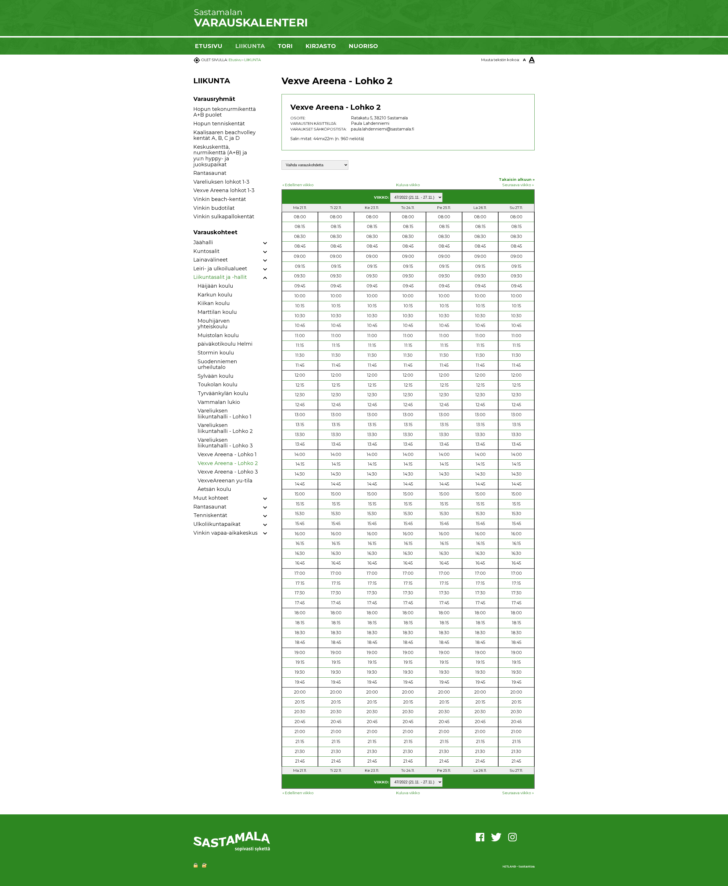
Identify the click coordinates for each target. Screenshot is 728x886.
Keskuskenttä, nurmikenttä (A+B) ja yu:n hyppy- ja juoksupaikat (220, 156)
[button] (265, 243)
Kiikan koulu (214, 303)
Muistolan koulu (218, 335)
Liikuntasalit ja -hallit (220, 277)
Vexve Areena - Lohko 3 (228, 472)
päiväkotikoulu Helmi (225, 344)
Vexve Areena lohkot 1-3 (224, 190)
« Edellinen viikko (298, 184)
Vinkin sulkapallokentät (223, 216)
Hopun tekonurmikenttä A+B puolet (224, 112)
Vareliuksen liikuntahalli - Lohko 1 (224, 414)
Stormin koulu (216, 353)
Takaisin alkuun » (517, 179)
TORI (285, 46)
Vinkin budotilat (214, 208)
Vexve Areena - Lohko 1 (227, 454)
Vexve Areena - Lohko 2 (228, 463)
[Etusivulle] (250, 25)
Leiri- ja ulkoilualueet (220, 268)
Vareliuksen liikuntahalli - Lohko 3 (225, 443)
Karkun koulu (215, 295)
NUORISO (363, 46)
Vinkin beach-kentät (219, 199)
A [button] (524, 59)
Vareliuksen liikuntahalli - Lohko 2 (225, 428)
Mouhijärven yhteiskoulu (214, 324)
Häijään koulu (215, 286)
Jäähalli (203, 242)
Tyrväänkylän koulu (223, 393)
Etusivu (235, 59)
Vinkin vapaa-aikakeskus (225, 533)
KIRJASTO (320, 46)
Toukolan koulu (217, 384)
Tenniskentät (210, 515)
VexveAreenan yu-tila (225, 481)
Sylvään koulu (215, 376)
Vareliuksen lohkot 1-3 (221, 182)
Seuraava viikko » (518, 184)
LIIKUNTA (250, 46)
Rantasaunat (209, 173)
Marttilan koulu (217, 312)
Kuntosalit (206, 251)
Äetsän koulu (214, 489)
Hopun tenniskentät (219, 124)
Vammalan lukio (219, 402)
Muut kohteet (210, 498)
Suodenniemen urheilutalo (217, 364)
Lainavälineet (210, 260)
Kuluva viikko (408, 184)
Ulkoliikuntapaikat (217, 524)
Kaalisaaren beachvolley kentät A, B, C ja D (224, 135)
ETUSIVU (208, 46)
